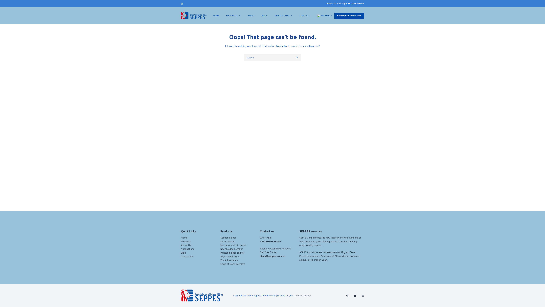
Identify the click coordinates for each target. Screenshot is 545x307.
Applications (282, 15)
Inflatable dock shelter (232, 252)
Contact (304, 15)
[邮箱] (363, 296)
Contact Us (187, 256)
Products (232, 15)
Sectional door (228, 237)
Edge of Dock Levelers (232, 264)
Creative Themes (302, 295)
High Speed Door (229, 256)
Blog (265, 15)
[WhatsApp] (182, 4)
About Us (186, 245)
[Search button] (297, 57)
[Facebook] (347, 296)
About (251, 15)
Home (216, 15)
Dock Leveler (227, 241)
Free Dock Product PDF (349, 15)
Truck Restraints (229, 260)
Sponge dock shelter (231, 248)
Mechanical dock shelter (233, 245)
